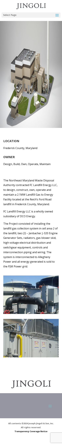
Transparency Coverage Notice (31, 431)
